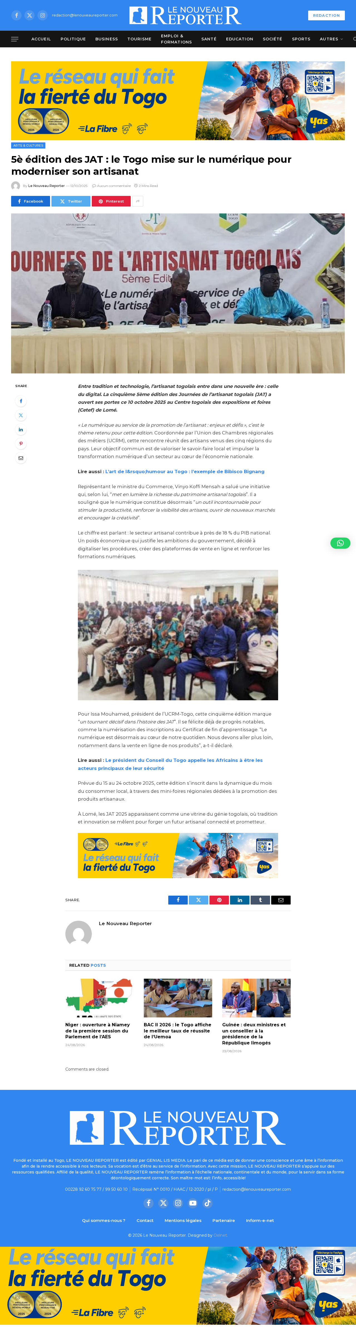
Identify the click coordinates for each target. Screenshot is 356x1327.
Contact (145, 1220)
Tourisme (139, 39)
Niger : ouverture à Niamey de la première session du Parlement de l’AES (97, 1031)
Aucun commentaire (114, 186)
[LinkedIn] (20, 429)
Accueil (41, 39)
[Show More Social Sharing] (137, 201)
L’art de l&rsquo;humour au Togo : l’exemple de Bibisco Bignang (186, 471)
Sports (301, 39)
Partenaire (223, 1220)
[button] (340, 543)
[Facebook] (20, 401)
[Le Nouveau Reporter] (186, 15)
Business (106, 39)
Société (273, 39)
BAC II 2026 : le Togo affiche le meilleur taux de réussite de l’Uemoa (177, 1031)
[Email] (20, 457)
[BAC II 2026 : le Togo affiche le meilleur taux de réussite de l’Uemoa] (178, 998)
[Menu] (14, 39)
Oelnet (220, 1235)
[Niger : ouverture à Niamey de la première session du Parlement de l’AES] (99, 998)
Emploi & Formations (176, 39)
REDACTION (326, 15)
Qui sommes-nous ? (103, 1220)
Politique (73, 39)
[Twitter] (20, 415)
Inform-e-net (260, 1220)
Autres (329, 39)
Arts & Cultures (28, 145)
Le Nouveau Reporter (46, 186)
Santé (209, 39)
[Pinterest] (20, 443)
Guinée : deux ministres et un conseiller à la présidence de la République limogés (254, 1034)
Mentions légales (183, 1220)
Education (239, 39)
